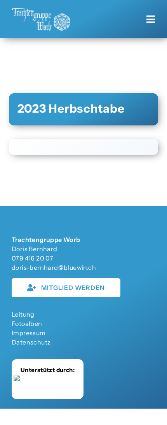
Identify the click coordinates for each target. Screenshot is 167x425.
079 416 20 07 (32, 258)
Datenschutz (31, 342)
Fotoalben (27, 323)
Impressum (29, 333)
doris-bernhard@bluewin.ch (54, 267)
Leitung (23, 314)
